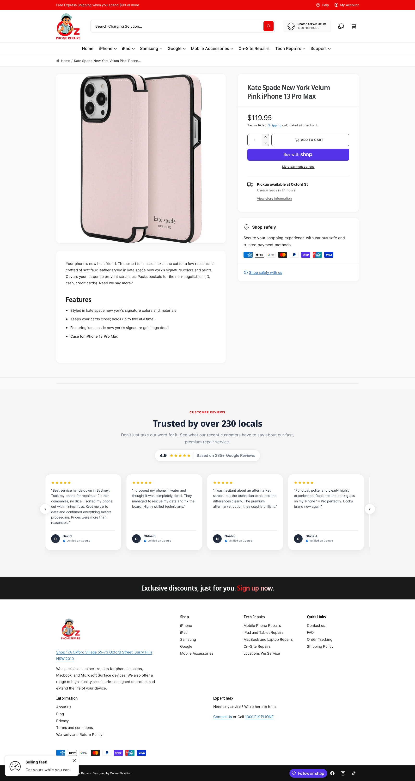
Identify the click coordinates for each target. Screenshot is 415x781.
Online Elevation (120, 773)
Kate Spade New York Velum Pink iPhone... (107, 61)
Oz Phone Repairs (79, 773)
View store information (274, 198)
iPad (126, 48)
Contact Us (222, 716)
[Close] (74, 760)
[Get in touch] (341, 26)
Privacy (62, 721)
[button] (353, 26)
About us (63, 707)
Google (175, 48)
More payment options (298, 166)
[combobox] (183, 26)
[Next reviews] (370, 509)
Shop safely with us (265, 272)
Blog (60, 714)
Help (325, 5)
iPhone (105, 48)
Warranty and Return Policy (79, 734)
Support (319, 48)
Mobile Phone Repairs (262, 625)
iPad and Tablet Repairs (264, 632)
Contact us (316, 625)
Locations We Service (262, 653)
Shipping (274, 125)
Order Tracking (319, 639)
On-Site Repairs (257, 646)
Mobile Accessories (210, 48)
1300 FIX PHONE (259, 716)
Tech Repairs (288, 48)
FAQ (310, 632)
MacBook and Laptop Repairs (268, 639)
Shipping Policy (320, 646)
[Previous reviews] (45, 509)
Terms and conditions (74, 727)
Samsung (149, 48)
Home (65, 61)
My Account (349, 5)
